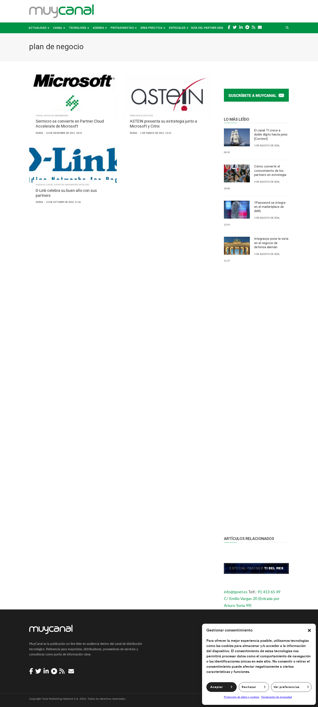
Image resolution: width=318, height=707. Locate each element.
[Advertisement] (256, 445)
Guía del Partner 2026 (207, 27)
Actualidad (38, 27)
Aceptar (216, 687)
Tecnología (77, 27)
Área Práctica (151, 27)
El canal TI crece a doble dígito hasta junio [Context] (270, 134)
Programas (61, 116)
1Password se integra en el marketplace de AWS (269, 207)
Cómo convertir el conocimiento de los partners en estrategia (270, 170)
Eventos (59, 185)
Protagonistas (122, 27)
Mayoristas (71, 185)
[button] (309, 630)
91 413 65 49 (269, 592)
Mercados (136, 116)
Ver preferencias (286, 687)
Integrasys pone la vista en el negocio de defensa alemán (271, 243)
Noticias (49, 116)
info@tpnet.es (235, 592)
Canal (57, 27)
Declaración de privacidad (276, 697)
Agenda (98, 27)
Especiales (177, 27)
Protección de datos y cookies (241, 697)
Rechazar (249, 687)
